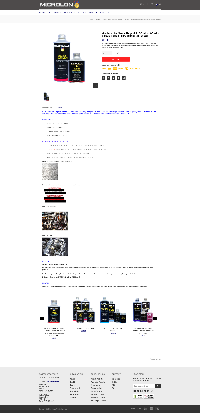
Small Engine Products (98, 397)
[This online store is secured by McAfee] (149, 396)
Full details (47, 107)
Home (91, 19)
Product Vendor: (107, 73)
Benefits (73, 382)
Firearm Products (96, 388)
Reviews (59, 107)
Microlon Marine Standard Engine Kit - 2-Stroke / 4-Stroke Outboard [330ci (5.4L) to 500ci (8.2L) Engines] (130, 34)
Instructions (116, 379)
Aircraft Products (97, 379)
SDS (113, 385)
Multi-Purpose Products (98, 400)
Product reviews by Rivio (155, 359)
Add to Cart (116, 59)
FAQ (113, 388)
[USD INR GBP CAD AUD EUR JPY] (141, 4)
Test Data (115, 382)
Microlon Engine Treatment (83, 328)
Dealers (72, 385)
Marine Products (96, 391)
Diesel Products (96, 385)
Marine (98, 19)
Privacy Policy (74, 391)
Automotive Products (98, 382)
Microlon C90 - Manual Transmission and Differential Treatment (143, 330)
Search (72, 379)
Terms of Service (75, 388)
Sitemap (73, 397)
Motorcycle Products (97, 394)
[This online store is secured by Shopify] (138, 396)
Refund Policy (74, 394)
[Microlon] (60, 4)
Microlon (51, 409)
